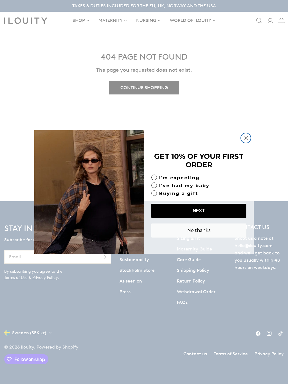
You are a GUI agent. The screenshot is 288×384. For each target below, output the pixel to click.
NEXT (199, 210)
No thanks (198, 230)
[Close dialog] (246, 138)
